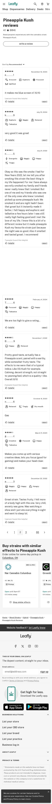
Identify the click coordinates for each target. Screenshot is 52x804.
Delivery (30, 9)
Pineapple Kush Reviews (12, 620)
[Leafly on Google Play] (37, 706)
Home (4, 617)
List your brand (10, 733)
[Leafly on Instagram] (29, 646)
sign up (44, 671)
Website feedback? (26, 627)
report (44, 101)
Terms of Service (16, 681)
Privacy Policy (12, 799)
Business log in (10, 744)
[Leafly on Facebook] (15, 646)
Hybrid (25, 617)
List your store (10, 721)
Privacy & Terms (10, 760)
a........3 (10, 481)
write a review (26, 44)
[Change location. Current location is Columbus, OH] (42, 4)
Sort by (5, 64)
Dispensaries (17, 9)
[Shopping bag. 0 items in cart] (48, 4)
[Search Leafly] (35, 4)
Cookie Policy (38, 796)
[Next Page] (44, 532)
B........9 (10, 341)
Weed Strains (15, 617)
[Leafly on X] (22, 646)
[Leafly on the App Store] (13, 706)
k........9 (10, 115)
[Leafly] (13, 4)
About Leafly (9, 752)
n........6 (10, 401)
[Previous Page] (7, 532)
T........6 (10, 302)
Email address (8, 667)
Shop (5, 9)
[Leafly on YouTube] (36, 646)
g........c (10, 436)
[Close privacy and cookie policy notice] (48, 792)
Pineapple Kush (36, 617)
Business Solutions (13, 715)
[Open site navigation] (4, 4)
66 (37, 532)
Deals (40, 9)
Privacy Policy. (33, 681)
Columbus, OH (10, 558)
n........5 (10, 153)
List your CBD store (13, 727)
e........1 (9, 75)
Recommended (15, 64)
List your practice (12, 739)
